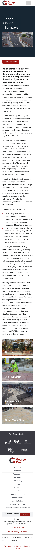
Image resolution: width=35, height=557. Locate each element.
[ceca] (7, 441)
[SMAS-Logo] (24, 447)
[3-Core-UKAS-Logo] (11, 447)
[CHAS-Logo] (17, 439)
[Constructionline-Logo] (27, 439)
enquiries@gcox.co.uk (17, 532)
